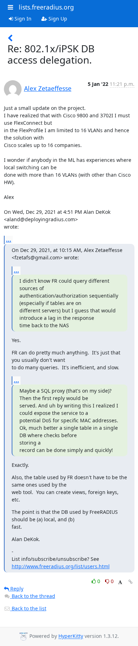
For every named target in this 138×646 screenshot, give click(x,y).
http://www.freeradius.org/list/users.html (61, 566)
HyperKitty (70, 636)
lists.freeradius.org (46, 7)
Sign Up (57, 18)
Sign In (22, 18)
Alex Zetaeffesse (47, 88)
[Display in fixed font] (120, 582)
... (8, 239)
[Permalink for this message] (130, 582)
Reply (16, 588)
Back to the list (28, 608)
